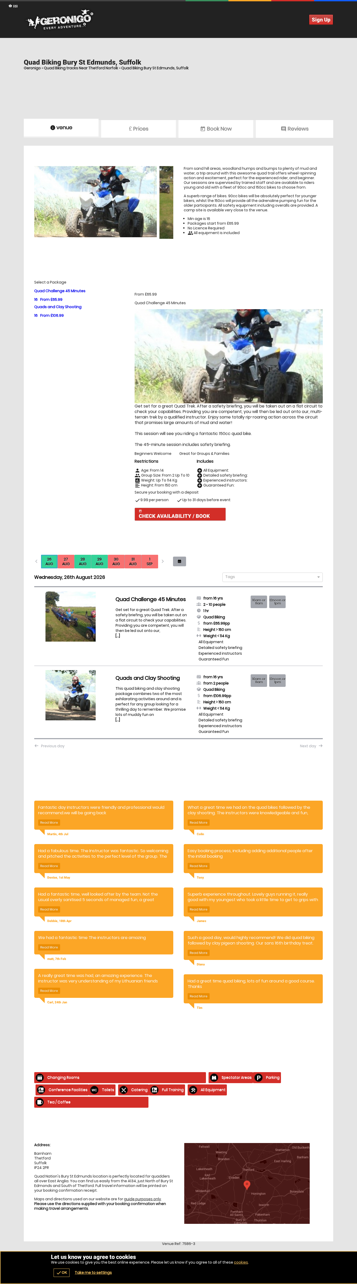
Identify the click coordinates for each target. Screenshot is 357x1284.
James (201, 921)
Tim (199, 1008)
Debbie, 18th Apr (59, 921)
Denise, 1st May (58, 877)
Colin (200, 834)
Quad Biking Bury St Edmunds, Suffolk (155, 68)
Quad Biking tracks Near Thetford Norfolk (81, 68)
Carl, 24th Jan (57, 1002)
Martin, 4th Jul (57, 834)
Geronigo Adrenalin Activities (178, 20)
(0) (15, 6)
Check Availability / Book (174, 514)
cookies (241, 1262)
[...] (118, 635)
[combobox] (270, 577)
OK (61, 1273)
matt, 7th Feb (56, 959)
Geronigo (32, 68)
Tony (200, 877)
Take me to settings (93, 1272)
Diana (201, 964)
